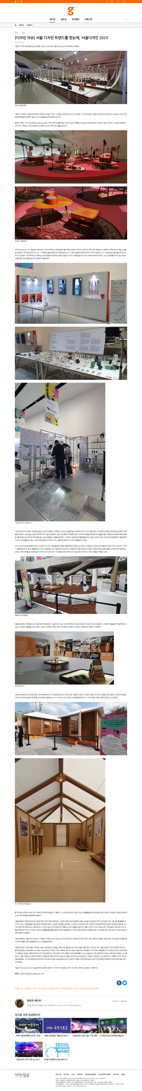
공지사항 (115, 1074)
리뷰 (23, 33)
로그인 (118, 1)
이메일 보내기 (124, 1001)
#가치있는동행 (84, 988)
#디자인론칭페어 (66, 988)
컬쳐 (16, 33)
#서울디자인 (19, 988)
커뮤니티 (88, 19)
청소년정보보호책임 (104, 1074)
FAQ (73, 1074)
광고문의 (66, 1074)
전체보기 (30, 25)
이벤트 (123, 1074)
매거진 (52, 19)
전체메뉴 (126, 19)
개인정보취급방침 (90, 1074)
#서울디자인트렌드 (31, 988)
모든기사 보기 (115, 1001)
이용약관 (79, 1074)
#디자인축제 (43, 988)
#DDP (76, 988)
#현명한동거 (94, 988)
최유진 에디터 (34, 1000)
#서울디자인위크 (54, 988)
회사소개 (58, 1074)
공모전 (63, 19)
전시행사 (75, 19)
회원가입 (112, 1)
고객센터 (124, 1)
